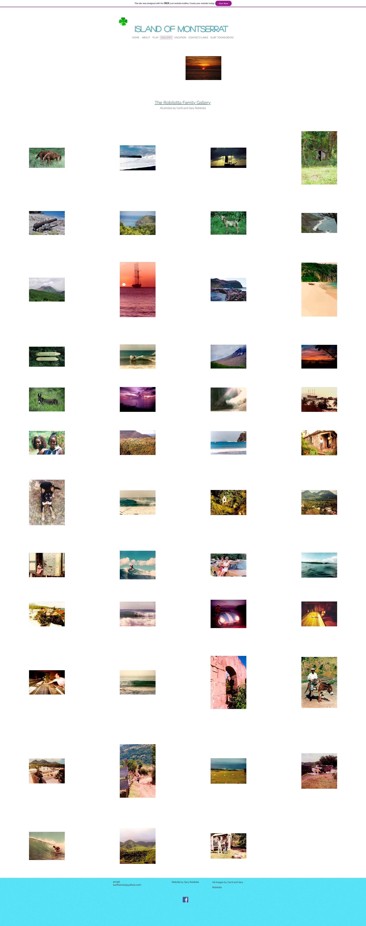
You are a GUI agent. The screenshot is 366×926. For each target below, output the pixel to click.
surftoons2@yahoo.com (127, 884)
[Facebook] (185, 899)
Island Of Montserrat (181, 28)
